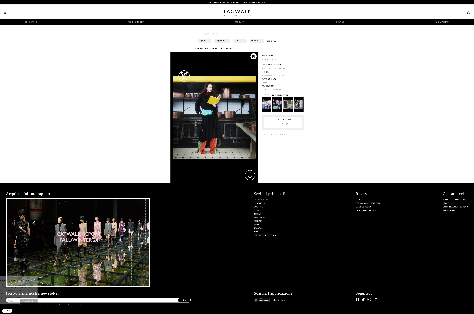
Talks (257, 232)
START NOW (261, 2)
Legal (359, 200)
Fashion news (261, 218)
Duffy (265, 83)
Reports (258, 221)
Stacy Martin (270, 59)
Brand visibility (451, 211)
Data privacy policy (366, 211)
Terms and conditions (368, 203)
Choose (28, 302)
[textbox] (204, 41)
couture (258, 207)
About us (447, 203)
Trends (257, 214)
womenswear (261, 200)
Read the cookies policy (15, 293)
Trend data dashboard (455, 200)
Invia (184, 300)
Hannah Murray (271, 90)
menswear (259, 203)
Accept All (45, 302)
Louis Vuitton (201, 49)
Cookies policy (363, 207)
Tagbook (258, 228)
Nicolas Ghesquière (274, 69)
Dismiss (11, 302)
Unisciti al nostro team (455, 207)
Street (257, 225)
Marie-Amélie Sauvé (273, 76)
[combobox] (204, 41)
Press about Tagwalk (265, 235)
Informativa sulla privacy (75, 305)
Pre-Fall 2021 (218, 49)
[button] (7, 311)
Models (258, 211)
